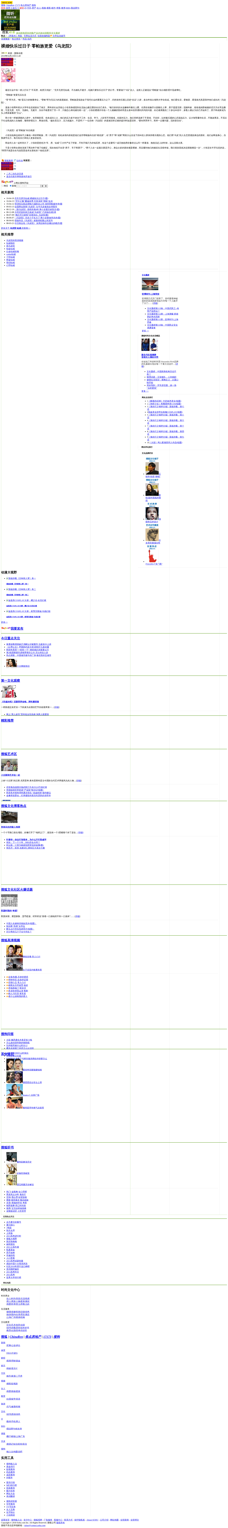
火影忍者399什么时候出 (17, 1053)
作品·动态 (27, 39)
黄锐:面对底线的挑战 (153, 498)
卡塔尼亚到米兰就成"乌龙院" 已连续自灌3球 (35, 212)
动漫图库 (47, 33)
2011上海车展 (12, 1247)
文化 (9, 1325)
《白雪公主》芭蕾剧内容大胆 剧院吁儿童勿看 (27, 647)
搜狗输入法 (11, 1464)
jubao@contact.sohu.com (34, 1525)
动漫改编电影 (43, 36)
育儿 (18, 1304)
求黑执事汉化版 (13, 1056)
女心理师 (22, 1192)
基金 (18, 1361)
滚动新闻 (20, 33)
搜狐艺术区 (9, 754)
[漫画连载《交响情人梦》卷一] (21, 578)
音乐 (13, 1368)
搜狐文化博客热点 (13, 806)
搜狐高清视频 (10, 940)
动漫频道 (5, 39)
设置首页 (5, 1520)
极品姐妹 (24, 1200)
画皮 (26, 985)
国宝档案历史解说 (25, 1184)
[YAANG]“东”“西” (154, 564)
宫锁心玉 (12, 982)
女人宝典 (10, 1509)
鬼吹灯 (23, 1194)
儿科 (27, 1304)
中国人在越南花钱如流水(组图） (21, 923)
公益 (13, 1345)
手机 (13, 1421)
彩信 (25, 1444)
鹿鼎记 (10, 1444)
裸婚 (8, 1200)
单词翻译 (10, 1496)
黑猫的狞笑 (16, 1203)
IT (25, 8)
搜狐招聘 (38, 1520)
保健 (13, 1312)
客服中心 (58, 1520)
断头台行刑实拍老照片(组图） (20, 929)
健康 (9, 1312)
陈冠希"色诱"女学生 (15, 926)
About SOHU (92, 1520)
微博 (63, 8)
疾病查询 (10, 1488)
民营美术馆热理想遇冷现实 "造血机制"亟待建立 (28, 793)
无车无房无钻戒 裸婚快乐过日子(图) (31, 198)
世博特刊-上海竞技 (150, 294)
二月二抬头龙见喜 (14, 174)
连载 (13, 1328)
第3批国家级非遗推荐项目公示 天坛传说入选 (27, 652)
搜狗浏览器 (11, 1501)
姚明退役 (10, 1244)
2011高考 (10, 1275)
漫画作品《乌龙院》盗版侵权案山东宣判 (34, 220)
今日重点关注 (10, 638)
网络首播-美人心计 (31, 957)
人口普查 (10, 1258)
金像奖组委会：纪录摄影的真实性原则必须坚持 (28, 795)
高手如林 (10, 1252)
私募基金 (10, 1250)
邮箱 (13, 1436)
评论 (18, 1345)
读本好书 (25, 1328)
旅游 (9, 1314)
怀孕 (13, 1304)
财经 (3, 1358)
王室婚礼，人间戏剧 (166, 377)
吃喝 (23, 1317)
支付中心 (27, 1520)
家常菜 (23, 993)
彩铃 (20, 1444)
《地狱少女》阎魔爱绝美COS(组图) (164, 404)
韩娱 (9, 1368)
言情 (8, 1197)
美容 (18, 1298)
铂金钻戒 (10, 249)
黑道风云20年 (12, 1194)
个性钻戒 (10, 257)
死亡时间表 (20, 1205)
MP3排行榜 (11, 1485)
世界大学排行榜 (13, 1277)
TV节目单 (11, 1507)
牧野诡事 (10, 1205)
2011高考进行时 (13, 1236)
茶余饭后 (7, 1054)
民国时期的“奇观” (9, 911)
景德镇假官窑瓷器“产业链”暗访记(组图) (24, 790)
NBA (9, 1353)
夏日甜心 (10, 1225)
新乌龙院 (10, 246)
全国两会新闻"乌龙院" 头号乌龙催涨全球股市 (36, 207)
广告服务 (48, 1520)
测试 (27, 1301)
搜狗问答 (7, 1034)
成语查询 (10, 1475)
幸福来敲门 (13, 988)
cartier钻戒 (11, 254)
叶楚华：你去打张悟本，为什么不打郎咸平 (26, 840)
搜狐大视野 (11, 1239)
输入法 (10, 1452)
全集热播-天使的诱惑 (18, 977)
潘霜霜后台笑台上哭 (32, 1082)
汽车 (29, 8)
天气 (9, 1406)
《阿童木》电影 (15, 36)
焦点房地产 (26, 5)
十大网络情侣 (23, 666)
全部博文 (134, 1520)
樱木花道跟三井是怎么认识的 (20, 1048)
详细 (155, 303)
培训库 (24, 1330)
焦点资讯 (16, 39)
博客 (58, 8)
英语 (18, 1399)
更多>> (4, 622)
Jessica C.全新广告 (31, 1095)
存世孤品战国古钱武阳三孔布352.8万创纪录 (26, 787)
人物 (18, 1301)
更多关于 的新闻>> (15, 228)
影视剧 (14, 1384)
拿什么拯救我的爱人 (17, 996)
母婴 (9, 1304)
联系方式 (68, 1520)
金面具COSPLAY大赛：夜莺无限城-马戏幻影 (23, 617)
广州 (13, 1317)
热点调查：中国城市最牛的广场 (21, 655)
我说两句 (75, 8)
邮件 (53, 8)
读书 (9, 1328)
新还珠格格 (11, 1241)
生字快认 (10, 1512)
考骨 (25, 1203)
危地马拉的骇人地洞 (10, 827)
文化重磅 (55, 33)
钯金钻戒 (10, 260)
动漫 (23, 1325)
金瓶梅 (14, 1192)
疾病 (18, 1312)
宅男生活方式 (30, 36)
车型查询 (10, 1504)
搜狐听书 (7, 1147)
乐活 (23, 1298)
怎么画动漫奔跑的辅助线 (18, 1043)
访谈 (23, 1312)
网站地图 (114, 1520)
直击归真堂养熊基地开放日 (19, 176)
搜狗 (34, 5)
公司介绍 (104, 1520)
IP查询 (9, 1477)
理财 (13, 1361)
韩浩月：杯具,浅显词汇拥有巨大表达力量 (25, 848)
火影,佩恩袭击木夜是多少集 (19, 1040)
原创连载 (29, 33)
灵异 (8, 1203)
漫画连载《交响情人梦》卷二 (17, 595)
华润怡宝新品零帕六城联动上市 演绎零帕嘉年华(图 (38, 204)
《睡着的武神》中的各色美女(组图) (164, 401)
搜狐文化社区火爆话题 (17, 889)
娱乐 (15, 8)
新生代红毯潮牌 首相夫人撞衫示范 (149, 356)
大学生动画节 (59, 36)
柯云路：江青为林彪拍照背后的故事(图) (25, 845)
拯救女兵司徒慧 (15, 985)
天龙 (3, 1441)
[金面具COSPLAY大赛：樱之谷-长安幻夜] (26, 600)
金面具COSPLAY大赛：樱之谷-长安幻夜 (21, 606)
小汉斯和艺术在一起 (10, 775)
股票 (9, 1361)
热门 (8, 1192)
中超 (14, 1353)
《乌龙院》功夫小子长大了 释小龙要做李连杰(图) (38, 218)
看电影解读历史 (24, 1162)
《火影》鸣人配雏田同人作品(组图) (165, 442)
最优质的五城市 (43, 655)
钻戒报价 (10, 243)
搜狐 (3, 5)
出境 (18, 1314)
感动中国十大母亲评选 (16, 1264)
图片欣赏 (10, 1491)
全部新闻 (124, 1520)
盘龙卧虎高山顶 (15, 991)
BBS (68, 8)
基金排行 (10, 1466)
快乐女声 (10, 1230)
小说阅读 (10, 1515)
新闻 (3, 1343)
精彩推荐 (7, 720)
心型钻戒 (10, 265)
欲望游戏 (22, 1197)
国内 (13, 1314)
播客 (49, 8)
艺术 (13, 1325)
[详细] (80, 832)
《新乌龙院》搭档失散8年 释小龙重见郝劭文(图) (37, 209)
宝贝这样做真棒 (18, 1208)
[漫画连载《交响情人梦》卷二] (21, 589)
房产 (34, 8)
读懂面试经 (11, 1211)
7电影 (9, 1228)
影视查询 (10, 1469)
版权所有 (60, 1523)
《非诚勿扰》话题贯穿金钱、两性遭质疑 (20, 702)
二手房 (19, 1376)
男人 (9, 1301)
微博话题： (152, 377)
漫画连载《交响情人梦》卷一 (17, 584)
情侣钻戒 (10, 262)
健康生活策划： (154, 380)
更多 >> (145, 331)
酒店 (27, 1314)
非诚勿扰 (10, 1255)
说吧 (20, 1452)
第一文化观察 (10, 680)
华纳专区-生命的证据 (18, 980)
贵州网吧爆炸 (12, 1269)
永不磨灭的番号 (13, 1222)
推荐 (8, 1208)
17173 (17, 5)
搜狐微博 (8, 160)
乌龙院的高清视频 (14, 240)
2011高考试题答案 (14, 1261)
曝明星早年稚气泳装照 (33, 1108)
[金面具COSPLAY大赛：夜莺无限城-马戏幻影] (28, 611)
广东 (23, 1436)
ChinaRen (10, 5)
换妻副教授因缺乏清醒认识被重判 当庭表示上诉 (28, 644)
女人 (39, 8)
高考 (18, 1330)
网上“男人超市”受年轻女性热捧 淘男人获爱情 (27, 714)
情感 (27, 1298)
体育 (8, 8)
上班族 (9, 1233)
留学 (13, 1399)
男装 (13, 1301)
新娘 (13, 1391)
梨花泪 (23, 988)
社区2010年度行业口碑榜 (18, 1266)
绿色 (27, 1312)
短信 (15, 1444)
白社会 (20, 160)
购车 (9, 1376)
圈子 (9, 1436)
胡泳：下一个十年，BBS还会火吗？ (23, 842)
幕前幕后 (15, 1200)
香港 (18, 1317)
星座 (23, 1301)
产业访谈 (38, 33)
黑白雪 (14, 1197)
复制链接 (5, 62)
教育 (9, 1330)
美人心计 (21, 982)
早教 (23, 1304)
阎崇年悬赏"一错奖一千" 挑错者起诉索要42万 (27, 650)
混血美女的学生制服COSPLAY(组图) (165, 412)
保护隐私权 (79, 1520)
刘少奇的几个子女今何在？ (19, 932)
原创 (18, 1328)
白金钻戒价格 (12, 251)
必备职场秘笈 (23, 1173)
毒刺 (26, 991)
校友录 (19, 1429)
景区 (23, 1314)
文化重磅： (152, 371)
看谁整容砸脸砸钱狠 (32, 1070)
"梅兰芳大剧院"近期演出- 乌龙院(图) (32, 215)
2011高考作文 (12, 1272)
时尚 (13, 1298)
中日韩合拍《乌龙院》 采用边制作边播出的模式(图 (38, 223)
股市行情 (10, 1482)
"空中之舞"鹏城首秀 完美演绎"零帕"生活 (34, 201)
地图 (15, 1452)
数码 (9, 1421)
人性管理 (21, 1211)
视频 (44, 8)
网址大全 (10, 1493)
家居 (13, 1376)
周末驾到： (152, 385)
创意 (18, 1325)
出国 (13, 1330)
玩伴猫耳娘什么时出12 (16, 1045)
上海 (9, 1317)
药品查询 (10, 1472)
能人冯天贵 (13, 993)
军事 (9, 1345)
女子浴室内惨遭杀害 (32, 970)
